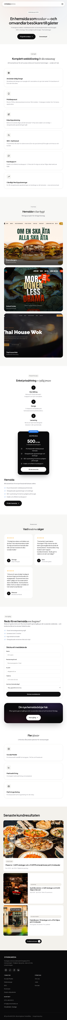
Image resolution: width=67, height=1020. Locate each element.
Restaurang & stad (11, 659)
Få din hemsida (12, 503)
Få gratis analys (25, 36)
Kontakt (37, 985)
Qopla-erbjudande (10, 992)
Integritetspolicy (37, 1016)
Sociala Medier (8, 979)
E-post (8, 667)
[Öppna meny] (62, 4)
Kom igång (32, 717)
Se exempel (43, 36)
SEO (5, 985)
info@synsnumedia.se (11, 1003)
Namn (8, 651)
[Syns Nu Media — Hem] (10, 4)
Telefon (8, 676)
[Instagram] (6, 970)
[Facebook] (14, 970)
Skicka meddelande (33, 694)
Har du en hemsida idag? (13, 684)
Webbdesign (8, 982)
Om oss (37, 979)
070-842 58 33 (9, 1000)
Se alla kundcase (32, 941)
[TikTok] (10, 970)
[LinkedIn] (18, 970)
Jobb (36, 982)
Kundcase (7, 989)
